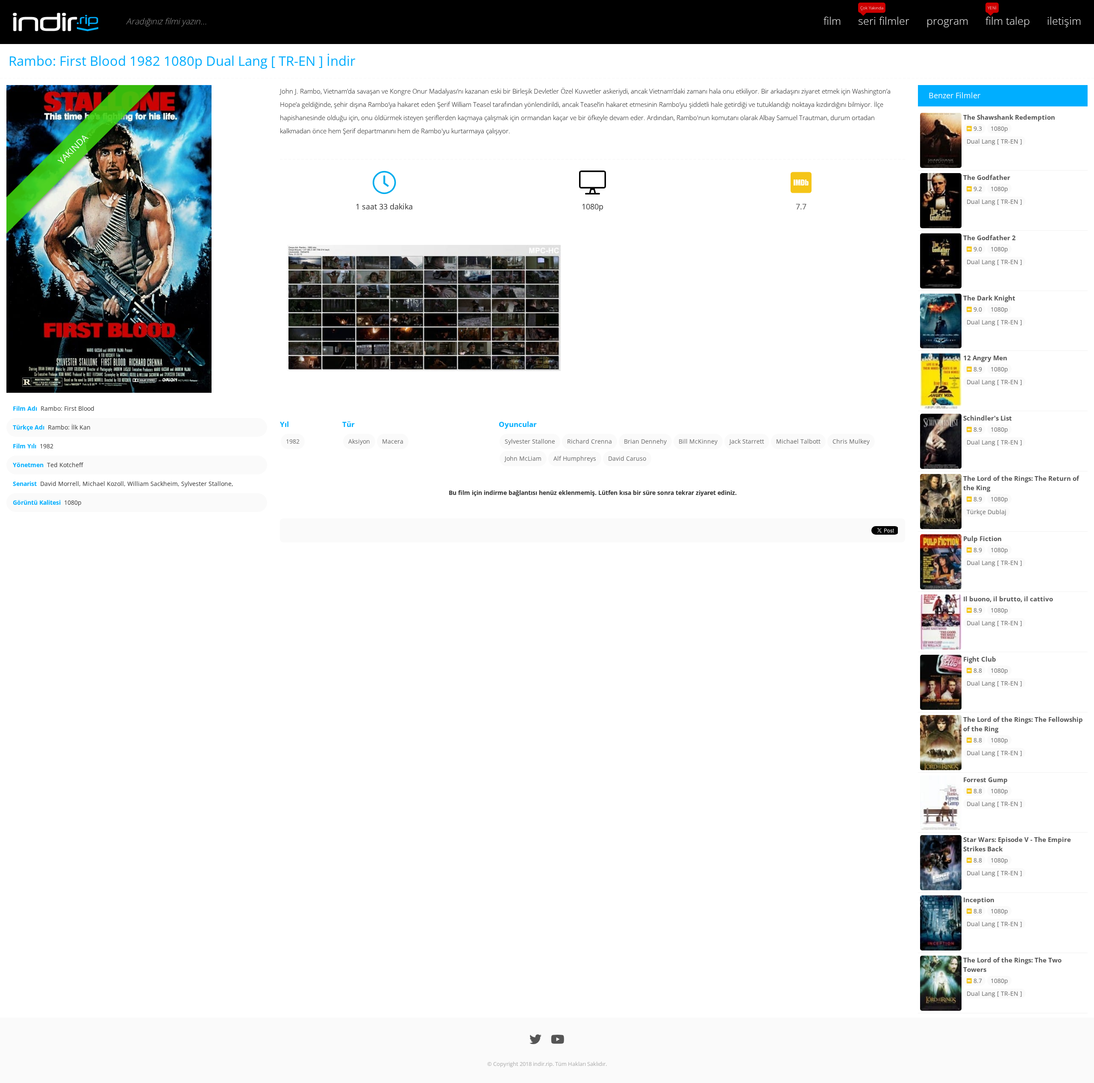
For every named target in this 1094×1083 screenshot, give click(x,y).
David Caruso (627, 458)
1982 (293, 441)
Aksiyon (359, 441)
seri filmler (883, 20)
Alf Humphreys (574, 458)
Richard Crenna (589, 441)
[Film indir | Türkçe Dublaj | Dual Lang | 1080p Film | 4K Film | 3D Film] (55, 22)
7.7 (801, 206)
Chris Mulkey (851, 441)
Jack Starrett (746, 441)
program (947, 20)
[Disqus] (592, 649)
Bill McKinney (698, 441)
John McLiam (523, 458)
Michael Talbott (798, 441)
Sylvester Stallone (530, 441)
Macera (392, 441)
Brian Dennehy (645, 441)
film (832, 20)
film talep (1007, 20)
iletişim (1064, 20)
